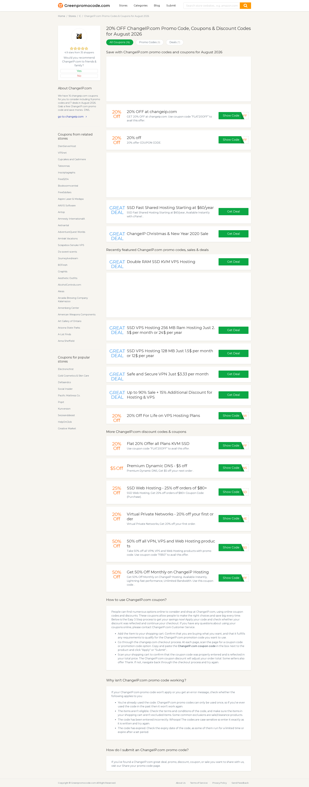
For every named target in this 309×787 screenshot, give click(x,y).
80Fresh (62, 265)
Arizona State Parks (69, 327)
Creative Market (67, 428)
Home (61, 16)
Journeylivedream (68, 258)
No (79, 76)
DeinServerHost (67, 146)
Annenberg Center (68, 307)
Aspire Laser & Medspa (71, 199)
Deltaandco (64, 382)
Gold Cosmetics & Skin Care (73, 375)
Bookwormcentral (68, 185)
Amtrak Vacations (68, 238)
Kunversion (64, 408)
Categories (140, 5)
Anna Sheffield (66, 340)
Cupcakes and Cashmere (72, 159)
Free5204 (63, 179)
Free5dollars (64, 192)
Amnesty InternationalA (71, 218)
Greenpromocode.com (87, 5)
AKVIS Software (67, 205)
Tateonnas (64, 166)
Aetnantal (63, 225)
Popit (61, 402)
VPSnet (62, 152)
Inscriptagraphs (66, 172)
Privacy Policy (219, 783)
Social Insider (65, 388)
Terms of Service (199, 783)
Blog (157, 5)
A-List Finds (64, 334)
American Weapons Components (76, 314)
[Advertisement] (178, 79)
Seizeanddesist (66, 415)
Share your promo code (137, 765)
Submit (171, 5)
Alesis (61, 291)
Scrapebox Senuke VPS (71, 245)
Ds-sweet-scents (67, 251)
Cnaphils (62, 271)
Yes (79, 71)
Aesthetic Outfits (67, 278)
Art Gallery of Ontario (69, 321)
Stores (123, 5)
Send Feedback (240, 783)
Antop (61, 212)
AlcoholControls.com (69, 284)
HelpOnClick (65, 421)
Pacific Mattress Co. (69, 395)
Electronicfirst (66, 369)
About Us (180, 783)
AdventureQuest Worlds (71, 232)
